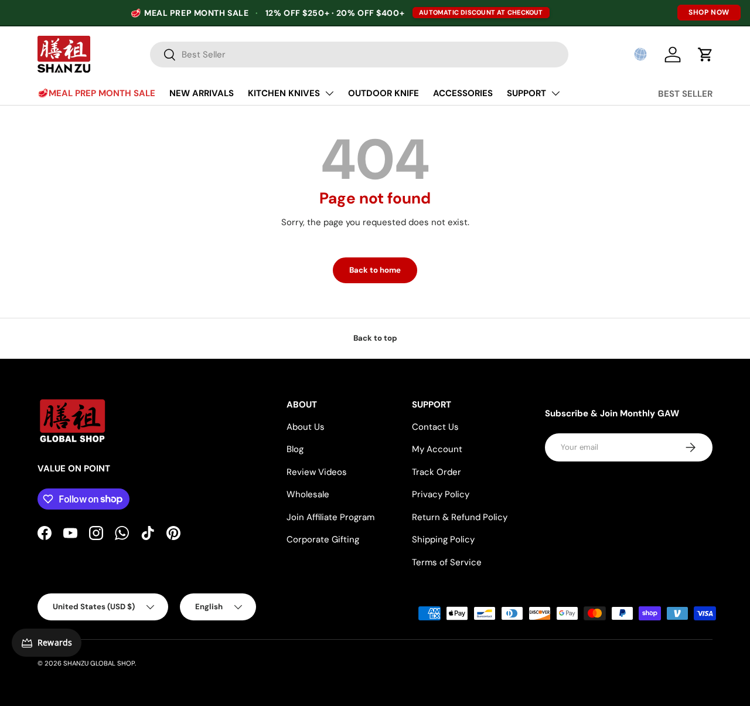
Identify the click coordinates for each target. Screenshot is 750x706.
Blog (295, 449)
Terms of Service (447, 562)
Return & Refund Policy (459, 517)
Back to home (375, 270)
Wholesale (308, 494)
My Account (437, 449)
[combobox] (359, 54)
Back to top (375, 338)
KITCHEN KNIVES (284, 93)
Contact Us (435, 427)
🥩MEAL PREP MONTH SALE (96, 93)
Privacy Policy (440, 494)
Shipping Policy (443, 539)
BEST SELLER (685, 94)
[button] (640, 54)
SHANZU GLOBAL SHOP (99, 663)
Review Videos (317, 472)
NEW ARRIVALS (201, 93)
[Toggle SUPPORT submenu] (555, 93)
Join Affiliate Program (330, 517)
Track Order (436, 472)
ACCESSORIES (463, 93)
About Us (306, 427)
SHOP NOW (708, 12)
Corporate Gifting (323, 539)
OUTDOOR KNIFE (383, 93)
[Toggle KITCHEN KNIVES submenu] (329, 93)
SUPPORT (526, 93)
